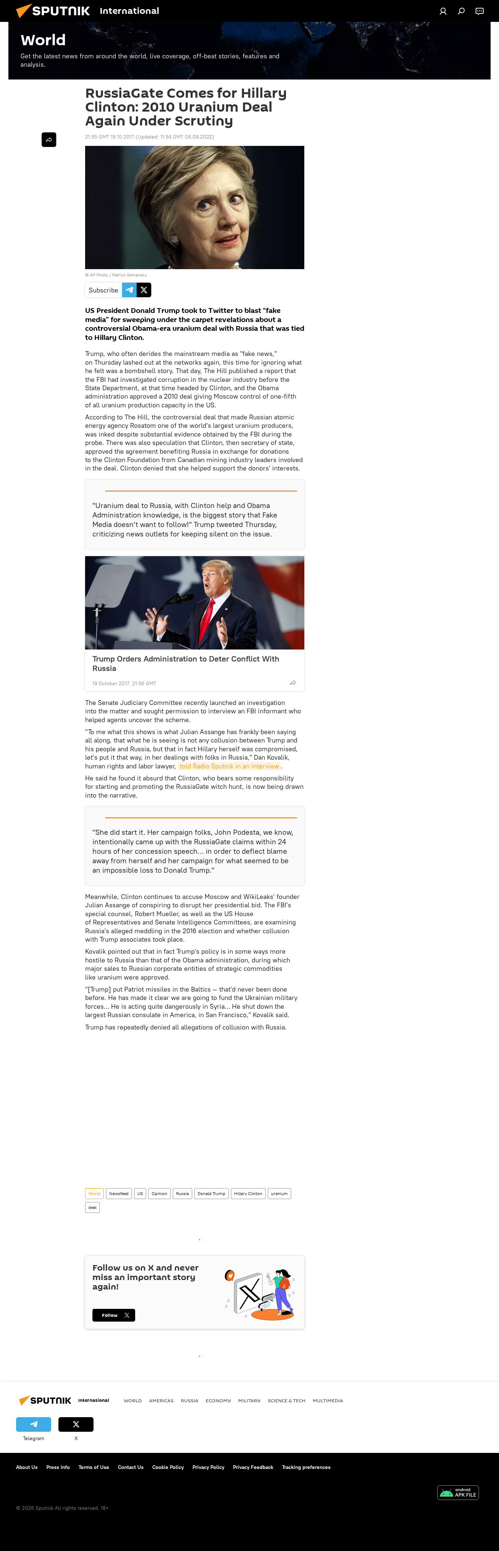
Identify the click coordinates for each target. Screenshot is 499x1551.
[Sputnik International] (56, 20)
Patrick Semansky (129, 275)
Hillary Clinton (248, 1193)
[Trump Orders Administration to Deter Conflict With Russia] (194, 603)
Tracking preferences (306, 1467)
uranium (279, 1193)
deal (92, 1207)
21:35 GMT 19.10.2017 (109, 136)
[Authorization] (443, 11)
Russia (182, 1193)
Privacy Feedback (253, 1467)
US (140, 1193)
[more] (293, 682)
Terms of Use (94, 1467)
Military (249, 1400)
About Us (27, 1467)
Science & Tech (286, 1400)
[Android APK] (458, 1493)
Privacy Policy (208, 1467)
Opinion (159, 1193)
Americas (161, 1400)
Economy (218, 1400)
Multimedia (328, 1400)
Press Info (58, 1467)
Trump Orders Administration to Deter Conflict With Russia (185, 663)
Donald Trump (211, 1193)
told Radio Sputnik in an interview (229, 766)
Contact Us (131, 1467)
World (94, 1193)
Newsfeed (119, 1193)
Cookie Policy (168, 1467)
